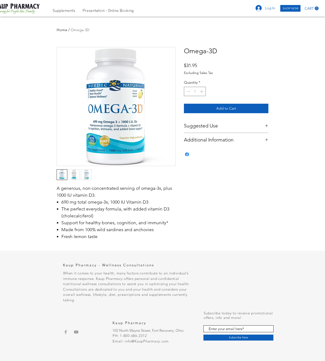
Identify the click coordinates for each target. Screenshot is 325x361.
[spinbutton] (195, 91)
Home (62, 30)
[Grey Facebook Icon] (65, 332)
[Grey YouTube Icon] (76, 332)
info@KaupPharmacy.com (147, 341)
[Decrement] (188, 91)
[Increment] (202, 91)
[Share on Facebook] (187, 154)
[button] (312, 8)
